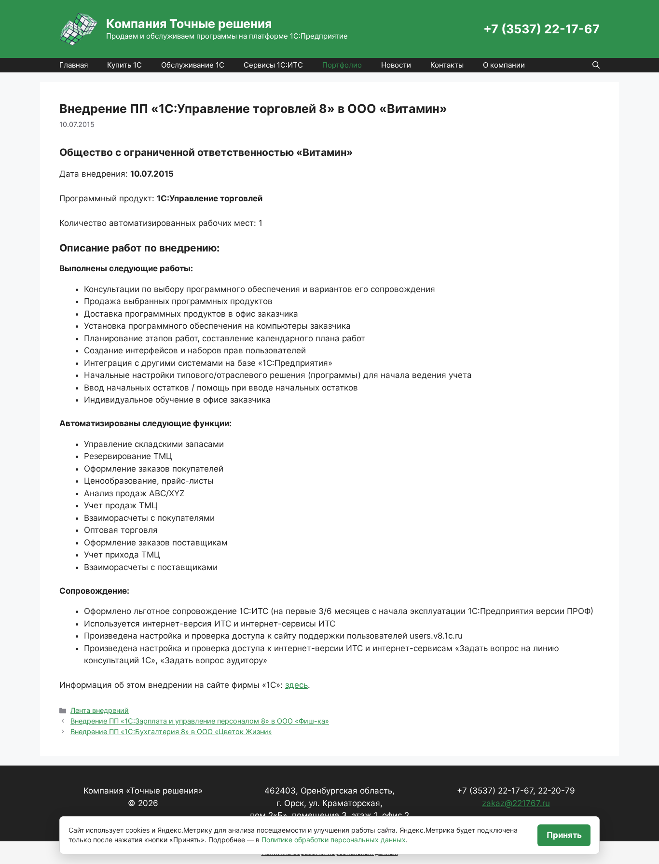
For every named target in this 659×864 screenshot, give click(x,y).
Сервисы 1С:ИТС (273, 65)
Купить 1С (124, 65)
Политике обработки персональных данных (333, 840)
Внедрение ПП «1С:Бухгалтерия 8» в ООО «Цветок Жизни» (171, 731)
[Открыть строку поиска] (596, 65)
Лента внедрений (99, 710)
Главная (73, 65)
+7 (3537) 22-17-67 (541, 29)
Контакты (447, 65)
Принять (564, 835)
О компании (504, 65)
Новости (396, 65)
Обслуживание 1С (192, 65)
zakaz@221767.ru (516, 803)
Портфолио (342, 65)
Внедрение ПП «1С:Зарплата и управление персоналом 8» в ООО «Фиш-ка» (199, 721)
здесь (296, 685)
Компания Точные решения (189, 23)
